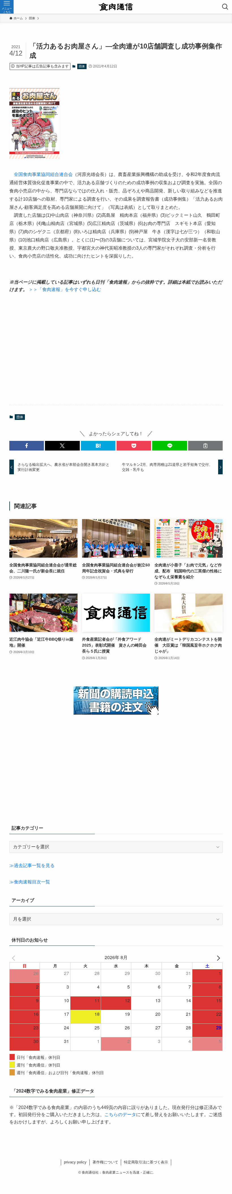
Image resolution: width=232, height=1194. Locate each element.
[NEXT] (217, 957)
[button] (26, 446)
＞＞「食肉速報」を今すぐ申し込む (65, 289)
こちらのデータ (120, 1114)
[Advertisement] (116, 349)
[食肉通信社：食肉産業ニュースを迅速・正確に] (116, 7)
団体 (82, 66)
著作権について (105, 1162)
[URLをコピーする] (205, 446)
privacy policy (75, 1162)
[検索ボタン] (225, 7)
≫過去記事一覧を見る (32, 865)
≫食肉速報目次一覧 (29, 881)
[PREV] (14, 957)
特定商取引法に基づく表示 (146, 1162)
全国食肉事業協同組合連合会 (41, 174)
